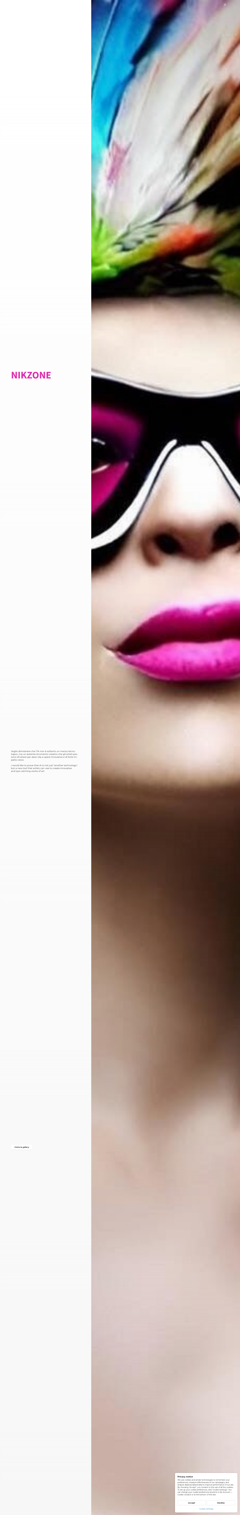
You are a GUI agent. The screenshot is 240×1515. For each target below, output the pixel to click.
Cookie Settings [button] (206, 1509)
